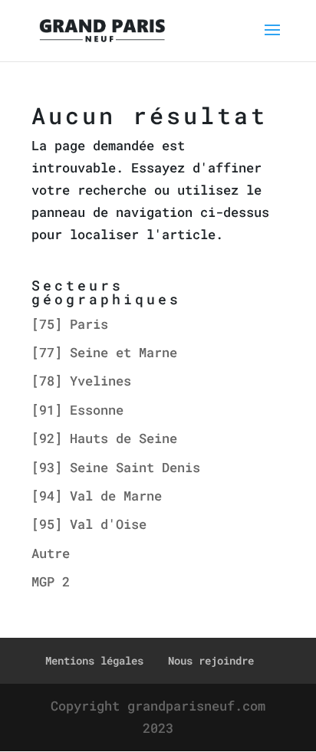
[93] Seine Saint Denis (115, 467)
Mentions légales (94, 660)
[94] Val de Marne (96, 495)
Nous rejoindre (211, 660)
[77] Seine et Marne (104, 352)
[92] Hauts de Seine (104, 438)
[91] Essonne (77, 410)
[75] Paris (69, 324)
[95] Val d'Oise (88, 524)
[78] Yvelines (81, 380)
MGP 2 (50, 581)
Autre (50, 553)
